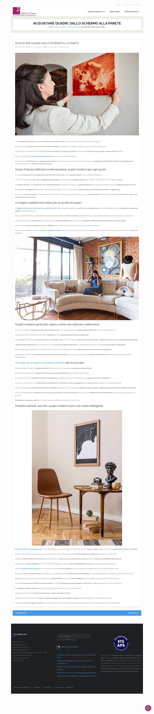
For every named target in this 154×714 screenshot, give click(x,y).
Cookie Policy (59, 687)
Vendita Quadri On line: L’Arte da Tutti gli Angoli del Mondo (76, 673)
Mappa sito (69, 687)
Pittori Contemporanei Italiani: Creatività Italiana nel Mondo (77, 676)
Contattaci (118, 5)
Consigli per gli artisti (69, 647)
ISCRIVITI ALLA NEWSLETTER (132, 5)
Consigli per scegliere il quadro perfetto (40, 362)
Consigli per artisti (73, 27)
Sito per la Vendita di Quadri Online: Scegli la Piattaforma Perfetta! (76, 668)
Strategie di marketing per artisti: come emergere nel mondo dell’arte (75, 662)
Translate (73, 640)
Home (50, 27)
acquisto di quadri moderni (50, 230)
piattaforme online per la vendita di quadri (39, 208)
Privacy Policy (47, 687)
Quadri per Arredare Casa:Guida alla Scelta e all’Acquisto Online (76, 656)
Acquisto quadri (59, 27)
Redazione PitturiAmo (35, 47)
